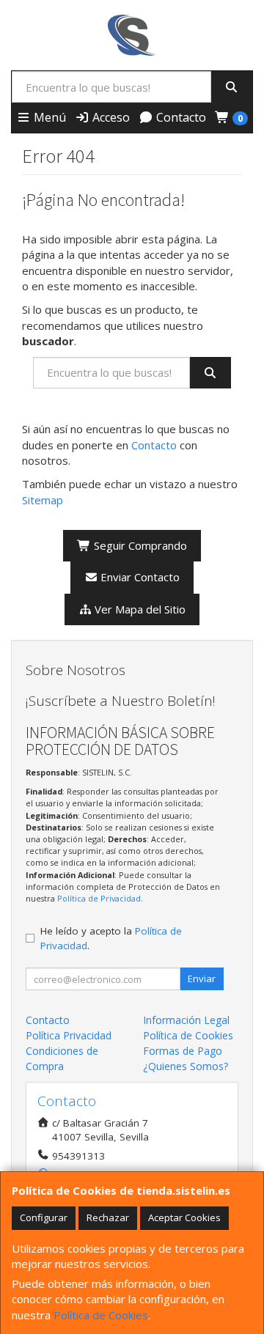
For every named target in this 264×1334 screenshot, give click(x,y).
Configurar (43, 1217)
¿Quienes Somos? (185, 1066)
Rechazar (108, 1217)
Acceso (109, 117)
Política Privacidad (68, 1035)
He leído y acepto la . (111, 938)
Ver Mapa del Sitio (139, 609)
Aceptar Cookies (184, 1217)
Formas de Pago (182, 1051)
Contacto (179, 117)
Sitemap (42, 500)
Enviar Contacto (139, 577)
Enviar (202, 978)
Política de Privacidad (99, 898)
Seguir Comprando (139, 545)
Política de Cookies (101, 1315)
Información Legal (186, 1020)
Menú (48, 117)
